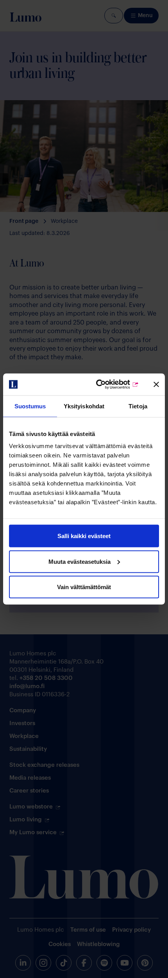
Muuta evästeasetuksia (79, 561)
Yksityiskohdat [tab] (84, 405)
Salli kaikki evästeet (84, 536)
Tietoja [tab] (138, 405)
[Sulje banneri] (156, 384)
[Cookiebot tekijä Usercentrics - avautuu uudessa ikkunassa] (105, 385)
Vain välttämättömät (84, 587)
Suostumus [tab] (30, 405)
